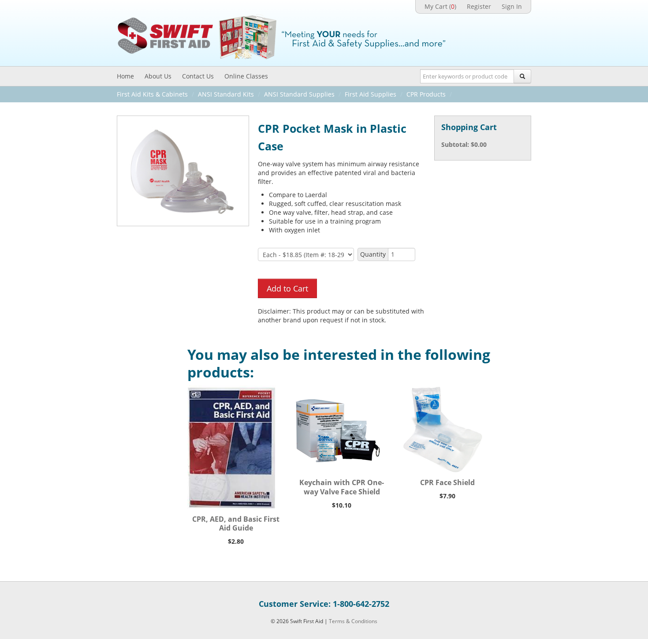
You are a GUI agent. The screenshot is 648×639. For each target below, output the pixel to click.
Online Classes (246, 76)
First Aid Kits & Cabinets (152, 94)
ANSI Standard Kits (226, 94)
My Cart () (440, 6)
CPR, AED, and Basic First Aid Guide (235, 523)
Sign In (512, 6)
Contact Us (198, 76)
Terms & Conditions (353, 621)
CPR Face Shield (447, 482)
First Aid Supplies (370, 94)
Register (479, 6)
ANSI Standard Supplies (299, 94)
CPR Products (426, 94)
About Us (158, 76)
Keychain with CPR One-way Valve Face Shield (341, 487)
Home (125, 76)
